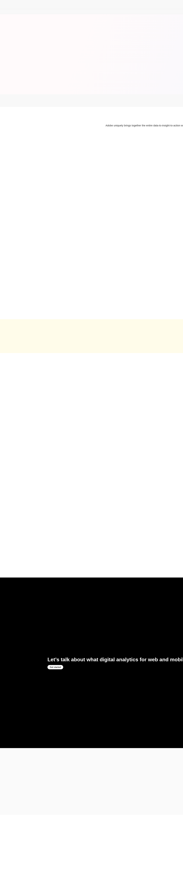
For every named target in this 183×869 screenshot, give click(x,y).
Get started (55, 667)
